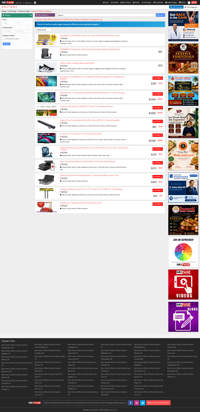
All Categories (192, 7)
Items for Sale (24, 11)
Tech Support (109, 403)
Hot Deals (147, 2)
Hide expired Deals (12, 39)
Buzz (107, 2)
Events (137, 2)
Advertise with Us (60, 403)
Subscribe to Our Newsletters (159, 403)
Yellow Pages (172, 2)
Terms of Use (74, 403)
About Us (47, 403)
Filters (7, 15)
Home (4, 11)
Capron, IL (28, 3)
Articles (115, 2)
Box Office (126, 2)
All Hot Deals (177, 7)
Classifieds (159, 2)
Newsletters (121, 403)
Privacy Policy (86, 403)
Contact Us (98, 403)
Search (7, 44)
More (183, 2)
